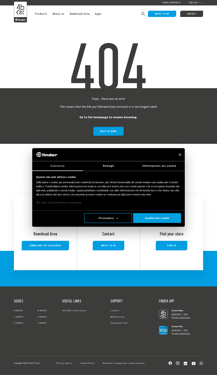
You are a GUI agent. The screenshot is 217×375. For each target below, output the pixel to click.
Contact (191, 13)
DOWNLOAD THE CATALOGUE (45, 245)
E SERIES (42, 316)
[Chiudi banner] (180, 154)
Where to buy (162, 13)
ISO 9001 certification (74, 310)
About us (58, 14)
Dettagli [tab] (108, 165)
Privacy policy (64, 363)
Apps (98, 14)
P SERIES (18, 310)
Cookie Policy (87, 363)
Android (176, 314)
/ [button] (195, 2)
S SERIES (42, 323)
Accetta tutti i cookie (157, 217)
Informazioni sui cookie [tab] (159, 165)
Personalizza (106, 217)
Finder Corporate (171, 2)
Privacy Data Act (181, 317)
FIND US (171, 245)
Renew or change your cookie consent (124, 363)
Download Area (80, 14)
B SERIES (42, 310)
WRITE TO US (108, 245)
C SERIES (18, 316)
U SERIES (18, 323)
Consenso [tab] (58, 165)
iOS (186, 314)
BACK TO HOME (108, 131)
